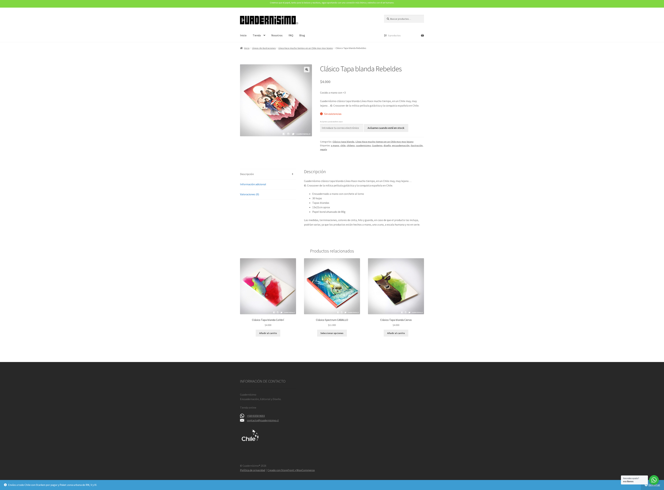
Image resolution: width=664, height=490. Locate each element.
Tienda (257, 35)
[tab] (268, 174)
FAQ (291, 35)
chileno (351, 145)
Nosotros (277, 35)
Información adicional (253, 184)
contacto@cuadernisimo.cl (263, 420)
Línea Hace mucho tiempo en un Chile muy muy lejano (305, 48)
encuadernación (400, 145)
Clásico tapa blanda (343, 141)
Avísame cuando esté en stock (386, 128)
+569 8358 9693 (256, 416)
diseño (387, 145)
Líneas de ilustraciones (264, 48)
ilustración (417, 145)
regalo (323, 149)
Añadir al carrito (268, 333)
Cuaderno (377, 145)
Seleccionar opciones (331, 333)
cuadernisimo (363, 145)
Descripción (247, 174)
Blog (302, 35)
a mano (335, 145)
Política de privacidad (252, 470)
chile (342, 145)
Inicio (243, 35)
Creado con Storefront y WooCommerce (291, 470)
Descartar (654, 485)
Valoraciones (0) (249, 194)
